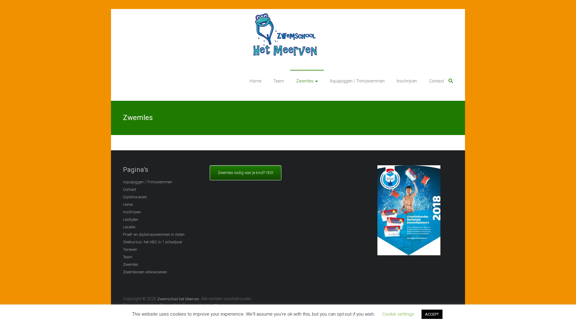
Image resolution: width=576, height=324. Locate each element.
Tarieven (130, 249)
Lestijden (130, 219)
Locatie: (129, 227)
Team (278, 81)
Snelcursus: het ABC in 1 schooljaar (153, 242)
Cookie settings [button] (398, 314)
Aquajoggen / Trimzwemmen (357, 81)
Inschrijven (407, 81)
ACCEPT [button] (432, 314)
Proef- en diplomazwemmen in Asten (153, 234)
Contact (436, 81)
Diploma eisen (135, 197)
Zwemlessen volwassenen (145, 272)
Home (255, 81)
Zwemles (305, 81)
